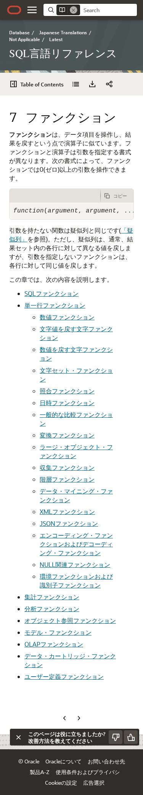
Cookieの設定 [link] (61, 782)
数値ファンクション (67, 317)
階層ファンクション (67, 479)
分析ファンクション (51, 609)
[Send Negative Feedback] (115, 737)
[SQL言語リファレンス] (75, 84)
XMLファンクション (67, 512)
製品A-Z (40, 772)
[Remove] (73, 10)
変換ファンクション (67, 435)
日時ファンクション (67, 403)
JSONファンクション (69, 523)
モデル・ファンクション (58, 632)
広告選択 (93, 782)
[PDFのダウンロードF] (92, 84)
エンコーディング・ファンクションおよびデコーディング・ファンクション (76, 544)
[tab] (55, 196)
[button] (32, 10)
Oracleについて (63, 761)
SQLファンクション (51, 293)
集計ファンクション (51, 597)
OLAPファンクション (53, 644)
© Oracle (28, 761)
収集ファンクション (67, 467)
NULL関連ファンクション (75, 564)
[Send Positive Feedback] (131, 737)
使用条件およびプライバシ (88, 772)
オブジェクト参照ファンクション (70, 620)
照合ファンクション (67, 391)
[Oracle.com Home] (14, 10)
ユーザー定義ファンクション (64, 676)
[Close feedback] (18, 737)
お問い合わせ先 (106, 761)
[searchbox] (108, 10)
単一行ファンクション (54, 305)
